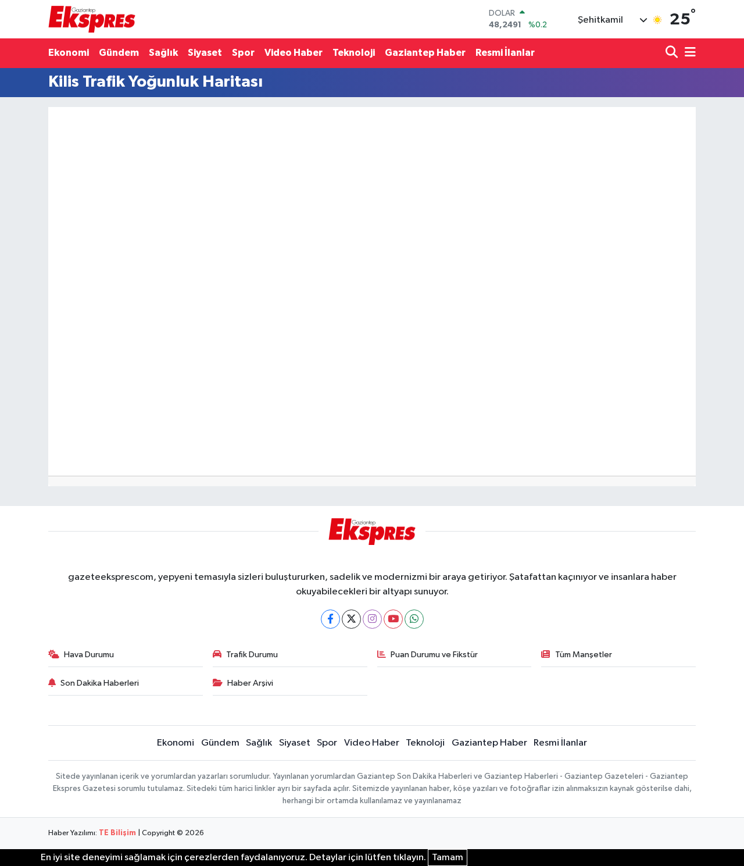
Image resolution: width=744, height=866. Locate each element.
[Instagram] (372, 619)
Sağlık (163, 53)
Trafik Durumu (252, 654)
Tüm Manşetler (583, 654)
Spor (243, 53)
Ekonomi (68, 53)
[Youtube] (393, 619)
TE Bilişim (117, 833)
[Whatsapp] (414, 619)
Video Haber (293, 53)
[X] (351, 619)
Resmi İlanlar (505, 53)
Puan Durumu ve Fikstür (434, 654)
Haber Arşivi (250, 683)
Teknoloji (353, 53)
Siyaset (205, 53)
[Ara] (673, 53)
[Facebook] (330, 619)
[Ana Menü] (688, 53)
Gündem (119, 53)
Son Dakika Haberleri (99, 683)
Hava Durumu (89, 654)
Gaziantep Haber (425, 53)
